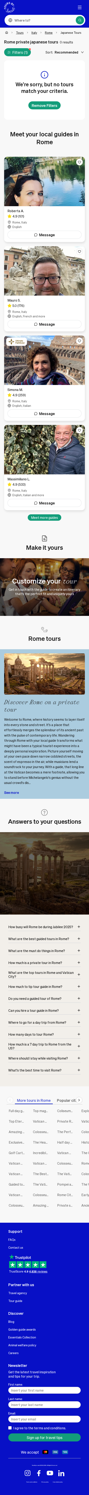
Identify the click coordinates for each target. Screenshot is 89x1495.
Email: (12, 1413)
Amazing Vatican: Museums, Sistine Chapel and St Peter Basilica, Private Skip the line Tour (42, 1205)
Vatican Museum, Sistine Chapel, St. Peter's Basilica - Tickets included (42, 1121)
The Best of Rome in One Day (42, 1174)
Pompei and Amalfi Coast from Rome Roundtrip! (66, 1184)
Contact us (15, 1247)
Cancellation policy (58, 1482)
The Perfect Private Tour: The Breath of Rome (66, 1132)
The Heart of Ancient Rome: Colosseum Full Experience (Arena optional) (42, 1142)
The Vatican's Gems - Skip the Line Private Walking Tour (66, 1174)
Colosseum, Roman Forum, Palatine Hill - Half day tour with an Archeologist (42, 1195)
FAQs (12, 1239)
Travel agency (17, 1293)
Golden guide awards (22, 1329)
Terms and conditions (31, 1482)
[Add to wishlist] (79, 162)
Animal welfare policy (22, 1345)
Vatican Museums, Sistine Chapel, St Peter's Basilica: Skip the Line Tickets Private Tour (18, 1163)
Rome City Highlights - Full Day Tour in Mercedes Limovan (66, 1195)
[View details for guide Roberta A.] (44, 199)
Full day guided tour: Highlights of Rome (18, 1111)
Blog (11, 1321)
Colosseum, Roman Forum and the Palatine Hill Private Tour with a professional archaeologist (42, 1132)
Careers (13, 1353)
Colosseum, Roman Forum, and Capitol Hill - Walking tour (18, 1205)
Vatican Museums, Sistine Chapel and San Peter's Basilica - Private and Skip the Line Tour (66, 1153)
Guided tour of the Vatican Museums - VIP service (18, 1184)
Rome (49, 32)
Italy (34, 32)
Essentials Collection (22, 1337)
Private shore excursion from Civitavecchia (66, 1205)
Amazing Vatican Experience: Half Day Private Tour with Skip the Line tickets (18, 1132)
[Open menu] (80, 7)
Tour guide (15, 1301)
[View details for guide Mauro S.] (44, 288)
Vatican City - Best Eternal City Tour (18, 1195)
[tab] (34, 1100)
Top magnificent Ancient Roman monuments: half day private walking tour (42, 1111)
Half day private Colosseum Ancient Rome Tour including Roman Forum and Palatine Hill (66, 1142)
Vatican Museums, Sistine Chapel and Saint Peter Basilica (42, 1163)
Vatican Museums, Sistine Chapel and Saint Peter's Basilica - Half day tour (18, 1174)
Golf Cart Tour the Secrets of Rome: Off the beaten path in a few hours (18, 1153)
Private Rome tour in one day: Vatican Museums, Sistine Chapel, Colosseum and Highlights (66, 1121)
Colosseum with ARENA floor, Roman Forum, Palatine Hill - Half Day (66, 1163)
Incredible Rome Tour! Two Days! (42, 1153)
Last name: (15, 1399)
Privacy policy (45, 1482)
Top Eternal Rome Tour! (18, 1121)
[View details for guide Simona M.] (44, 378)
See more (11, 792)
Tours (20, 32)
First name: (15, 1384)
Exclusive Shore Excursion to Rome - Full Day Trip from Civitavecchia (18, 1142)
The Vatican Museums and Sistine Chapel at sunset (42, 1184)
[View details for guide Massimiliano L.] (44, 467)
